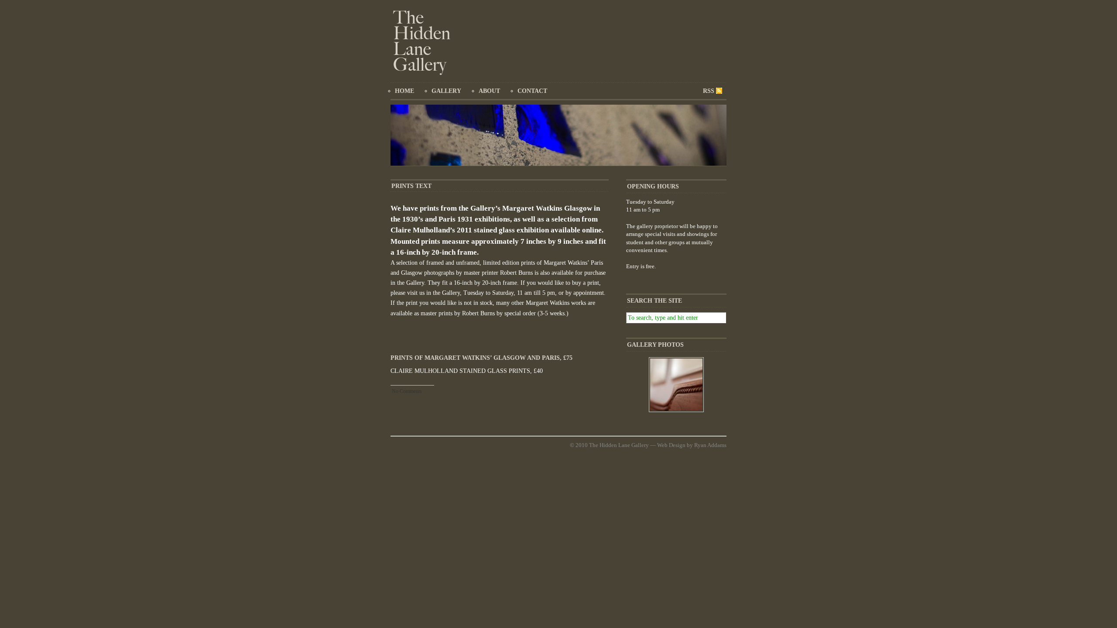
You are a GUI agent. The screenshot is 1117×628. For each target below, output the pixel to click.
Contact (532, 91)
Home (404, 91)
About (489, 91)
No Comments (407, 391)
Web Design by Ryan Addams (691, 445)
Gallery (446, 91)
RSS (708, 91)
